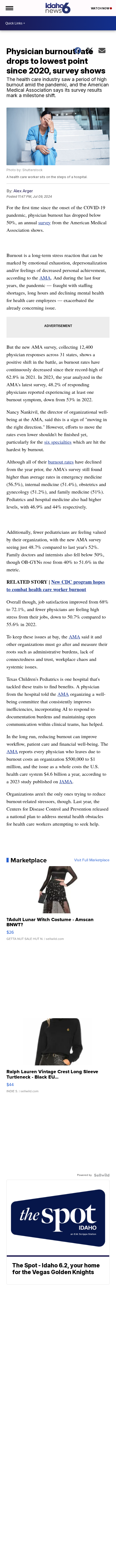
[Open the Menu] (9, 8)
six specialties (57, 442)
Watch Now (100, 8)
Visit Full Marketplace (92, 860)
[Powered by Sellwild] (102, 1175)
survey (44, 222)
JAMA (65, 781)
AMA (45, 277)
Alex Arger (23, 190)
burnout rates (61, 461)
